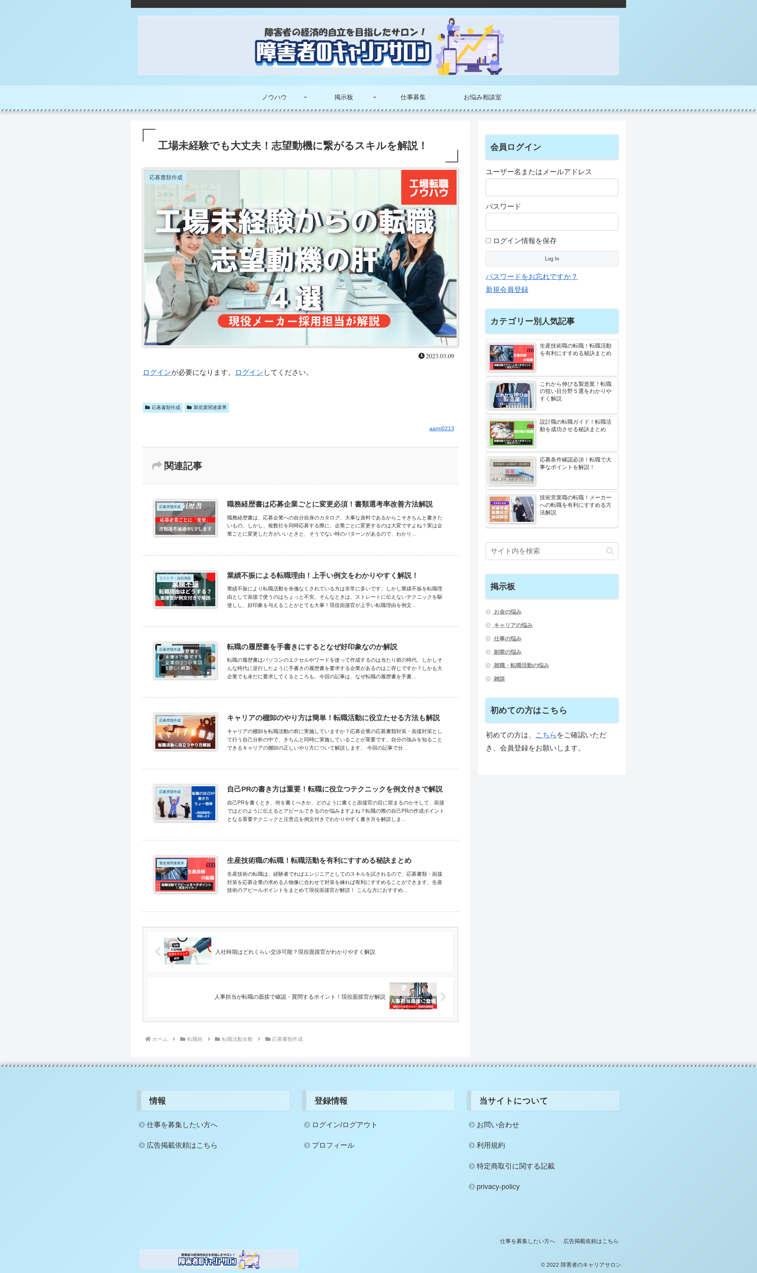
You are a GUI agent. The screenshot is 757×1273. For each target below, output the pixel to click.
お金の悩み (507, 612)
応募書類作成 (166, 407)
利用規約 (491, 1145)
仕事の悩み (507, 638)
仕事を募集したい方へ (182, 1125)
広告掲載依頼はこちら (182, 1145)
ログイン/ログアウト (345, 1125)
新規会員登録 (507, 290)
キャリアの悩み (512, 625)
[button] (610, 551)
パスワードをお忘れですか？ (532, 277)
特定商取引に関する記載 (516, 1166)
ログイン (157, 372)
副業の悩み (507, 652)
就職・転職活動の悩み (520, 665)
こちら (546, 735)
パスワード (503, 206)
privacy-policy (498, 1187)
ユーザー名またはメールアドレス (539, 172)
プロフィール (333, 1145)
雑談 (498, 679)
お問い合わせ (498, 1125)
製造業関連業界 (210, 407)
